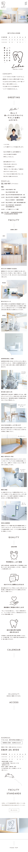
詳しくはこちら (14, 810)
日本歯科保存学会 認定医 (16, 212)
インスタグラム (13, 694)
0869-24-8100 (10, 749)
